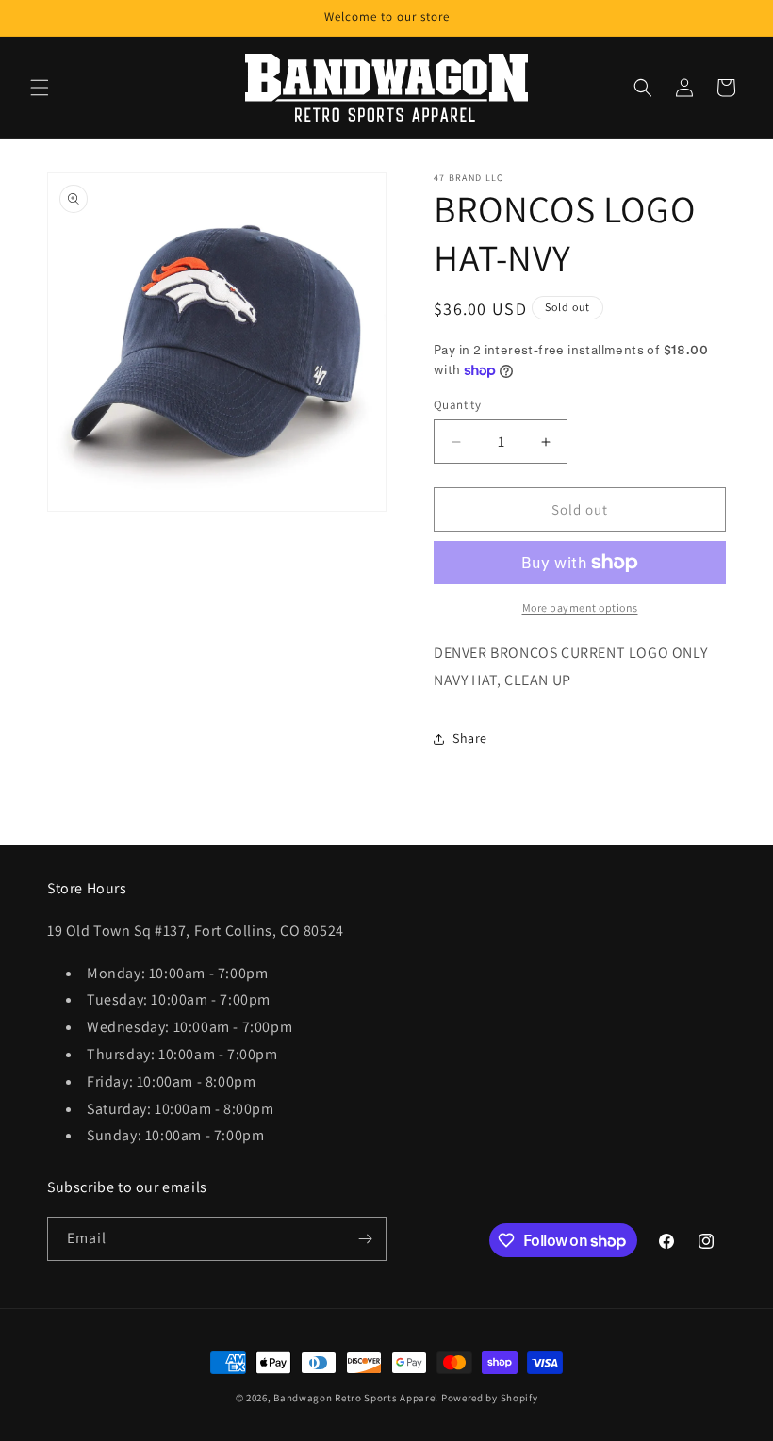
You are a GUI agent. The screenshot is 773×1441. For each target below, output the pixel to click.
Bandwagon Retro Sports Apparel (355, 1397)
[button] (39, 87)
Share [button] (469, 737)
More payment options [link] (580, 607)
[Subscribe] (365, 1239)
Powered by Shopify (489, 1397)
